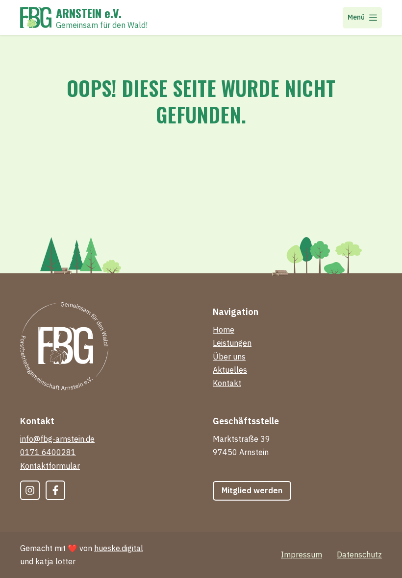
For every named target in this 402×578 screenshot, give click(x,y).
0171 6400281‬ (48, 452)
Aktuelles (230, 370)
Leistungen (232, 343)
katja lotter (55, 561)
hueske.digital (118, 548)
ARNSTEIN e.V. (89, 13)
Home (223, 330)
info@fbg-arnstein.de (57, 439)
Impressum (301, 554)
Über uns (229, 356)
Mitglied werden (252, 490)
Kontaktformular (50, 466)
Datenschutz (359, 554)
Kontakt (227, 383)
